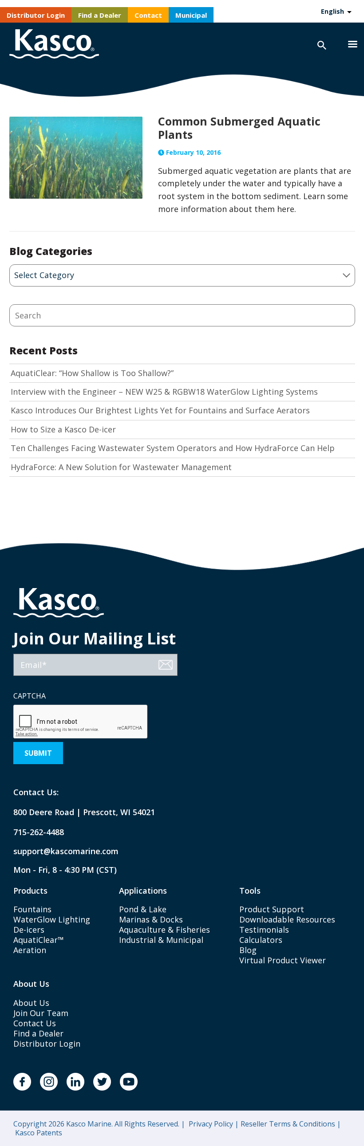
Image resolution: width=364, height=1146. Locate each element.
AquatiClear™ (38, 939)
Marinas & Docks (151, 919)
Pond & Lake (142, 909)
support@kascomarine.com (58, 851)
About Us (31, 1002)
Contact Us (34, 1023)
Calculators (260, 939)
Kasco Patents (37, 1133)
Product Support (271, 909)
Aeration (29, 950)
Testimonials (264, 929)
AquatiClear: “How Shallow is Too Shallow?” (92, 373)
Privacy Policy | (213, 1124)
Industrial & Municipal (161, 939)
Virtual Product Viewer (282, 960)
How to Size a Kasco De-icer (63, 429)
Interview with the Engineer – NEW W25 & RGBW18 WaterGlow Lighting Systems (164, 392)
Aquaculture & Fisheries (164, 929)
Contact (148, 15)
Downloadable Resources (287, 919)
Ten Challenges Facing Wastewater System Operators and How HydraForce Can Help (173, 448)
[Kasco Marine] (54, 45)
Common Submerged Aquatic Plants (239, 128)
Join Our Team (40, 1013)
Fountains (32, 909)
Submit (38, 753)
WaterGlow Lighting (51, 919)
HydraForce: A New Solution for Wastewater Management (121, 467)
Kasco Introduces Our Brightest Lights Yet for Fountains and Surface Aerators (160, 410)
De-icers (28, 929)
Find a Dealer (99, 15)
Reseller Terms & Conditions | (290, 1124)
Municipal (191, 15)
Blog (248, 950)
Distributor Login (36, 15)
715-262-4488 (38, 832)
